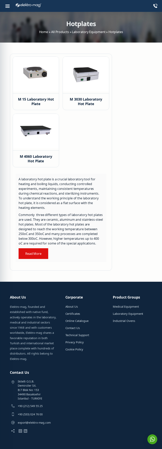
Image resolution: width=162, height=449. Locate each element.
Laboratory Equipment (88, 32)
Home (43, 32)
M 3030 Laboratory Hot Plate (86, 101)
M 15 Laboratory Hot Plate (36, 101)
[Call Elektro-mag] (153, 6)
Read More (33, 253)
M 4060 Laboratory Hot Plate (36, 158)
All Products (60, 32)
